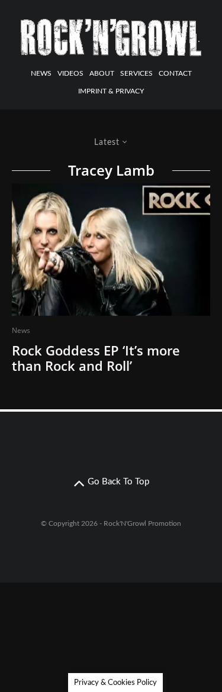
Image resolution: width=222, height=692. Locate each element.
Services (136, 73)
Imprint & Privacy (111, 91)
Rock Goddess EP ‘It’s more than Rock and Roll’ (96, 358)
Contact (175, 73)
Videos (70, 73)
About (101, 73)
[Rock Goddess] (111, 249)
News (41, 73)
